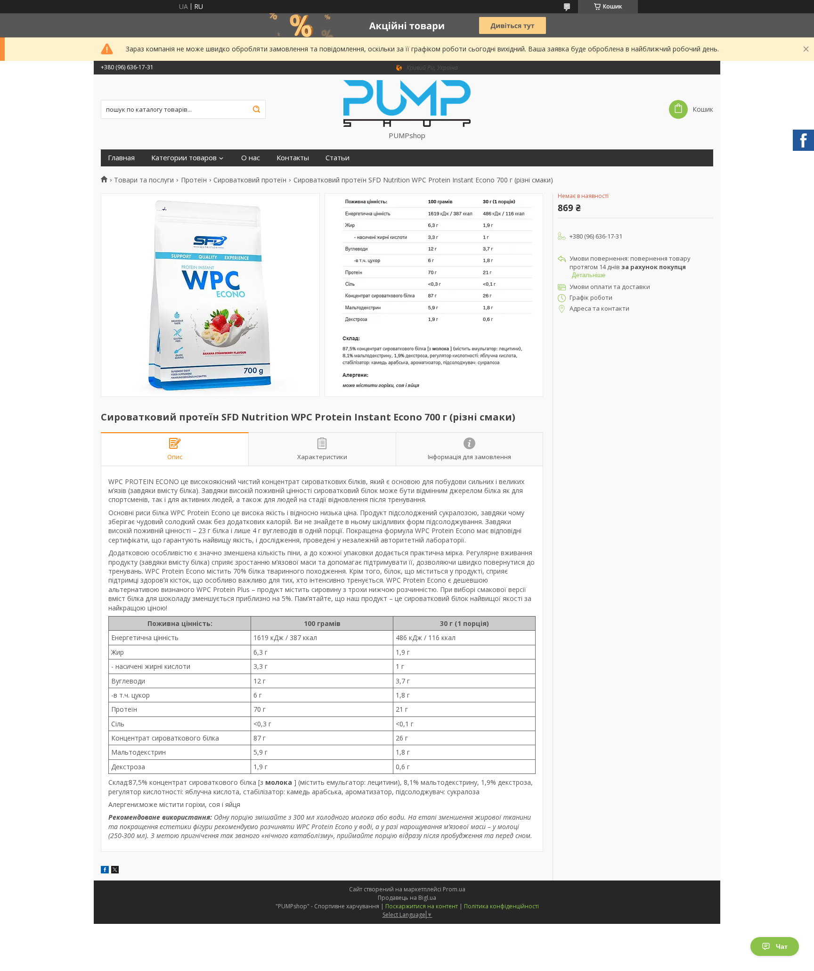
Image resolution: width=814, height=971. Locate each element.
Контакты (293, 157)
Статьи (338, 157)
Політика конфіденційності (501, 906)
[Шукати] (256, 109)
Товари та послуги (144, 180)
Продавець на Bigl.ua (407, 898)
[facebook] (105, 870)
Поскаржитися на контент (421, 906)
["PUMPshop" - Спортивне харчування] (407, 102)
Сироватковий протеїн (249, 180)
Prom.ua (454, 889)
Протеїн (194, 180)
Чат (782, 946)
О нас (250, 157)
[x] (115, 870)
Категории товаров (184, 157)
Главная (121, 157)
